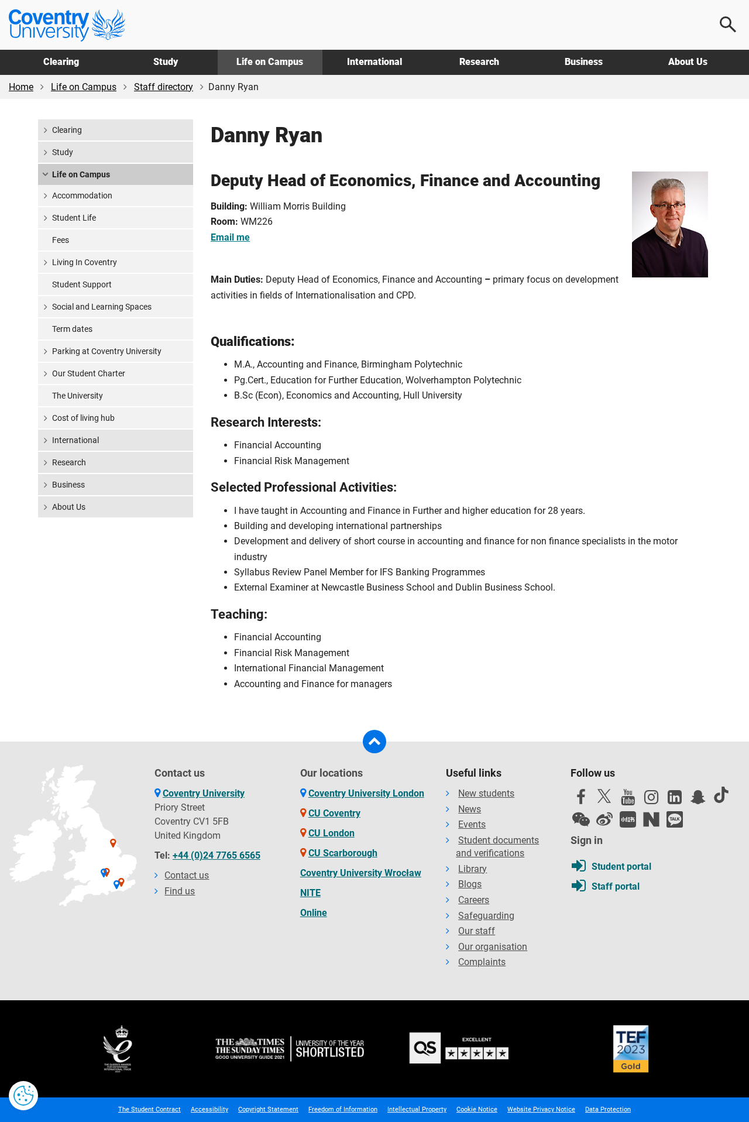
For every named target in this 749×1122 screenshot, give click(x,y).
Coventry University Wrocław (360, 873)
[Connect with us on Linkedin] (674, 800)
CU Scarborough (342, 853)
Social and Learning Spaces (102, 306)
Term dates (72, 329)
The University (77, 395)
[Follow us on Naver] (651, 819)
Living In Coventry (84, 262)
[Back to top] (374, 741)
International (374, 61)
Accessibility (209, 1109)
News (469, 809)
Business (584, 61)
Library (472, 868)
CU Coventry (334, 813)
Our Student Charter (88, 373)
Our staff (476, 930)
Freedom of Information (342, 1109)
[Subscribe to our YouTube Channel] (627, 800)
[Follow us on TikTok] (721, 795)
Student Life (74, 217)
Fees (60, 240)
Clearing (61, 61)
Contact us (186, 875)
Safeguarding (486, 915)
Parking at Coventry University (107, 351)
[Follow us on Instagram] (651, 800)
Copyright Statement (268, 1109)
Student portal (621, 866)
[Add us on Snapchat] (698, 800)
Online (313, 912)
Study (165, 61)
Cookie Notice (476, 1109)
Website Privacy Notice (541, 1109)
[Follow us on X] (604, 796)
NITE (310, 892)
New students (486, 793)
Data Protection (608, 1109)
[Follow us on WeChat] (581, 819)
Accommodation (82, 195)
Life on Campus (269, 61)
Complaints (482, 961)
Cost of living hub (83, 418)
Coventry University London (366, 793)
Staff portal (616, 886)
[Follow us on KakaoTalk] (674, 819)
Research (479, 61)
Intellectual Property (416, 1109)
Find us (179, 891)
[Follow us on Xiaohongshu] (627, 819)
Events (472, 824)
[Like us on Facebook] (581, 800)
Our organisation (492, 946)
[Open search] (728, 24)
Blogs (470, 884)
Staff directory (163, 86)
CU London (331, 833)
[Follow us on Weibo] (604, 819)
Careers (473, 899)
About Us (687, 61)
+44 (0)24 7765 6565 (216, 855)
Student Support (82, 284)
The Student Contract (149, 1109)
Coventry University (204, 793)
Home (21, 86)
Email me (230, 237)
